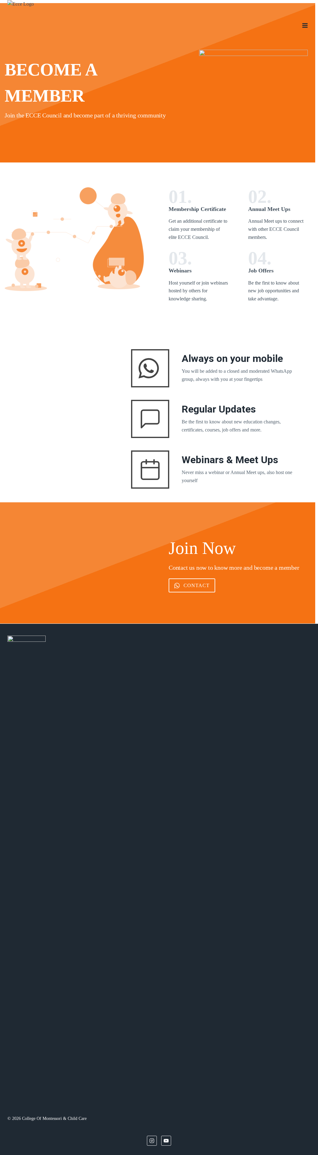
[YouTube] (166, 1141)
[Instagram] (152, 1141)
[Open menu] (305, 25)
